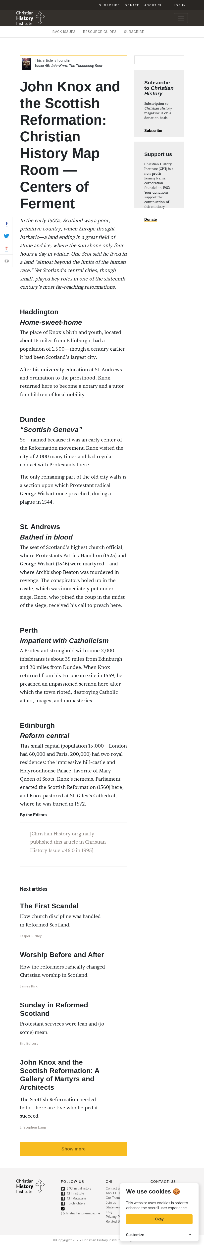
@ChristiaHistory (78, 1189)
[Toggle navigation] (181, 18)
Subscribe (109, 5)
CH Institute (75, 1193)
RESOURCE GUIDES (100, 32)
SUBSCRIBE (134, 32)
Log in (180, 5)
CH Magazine (76, 1198)
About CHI (154, 5)
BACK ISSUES (64, 32)
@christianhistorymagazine (80, 1213)
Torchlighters (75, 1203)
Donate (132, 5)
